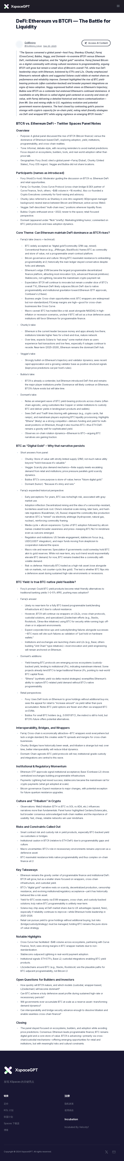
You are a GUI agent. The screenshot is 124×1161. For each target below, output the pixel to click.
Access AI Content (98, 43)
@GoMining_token (33, 46)
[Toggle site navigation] (118, 6)
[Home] (17, 6)
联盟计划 (8, 1116)
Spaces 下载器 (11, 1123)
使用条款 (69, 1110)
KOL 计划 (8, 1110)
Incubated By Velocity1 (77, 1127)
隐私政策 (69, 1103)
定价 (6, 1103)
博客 (6, 1130)
